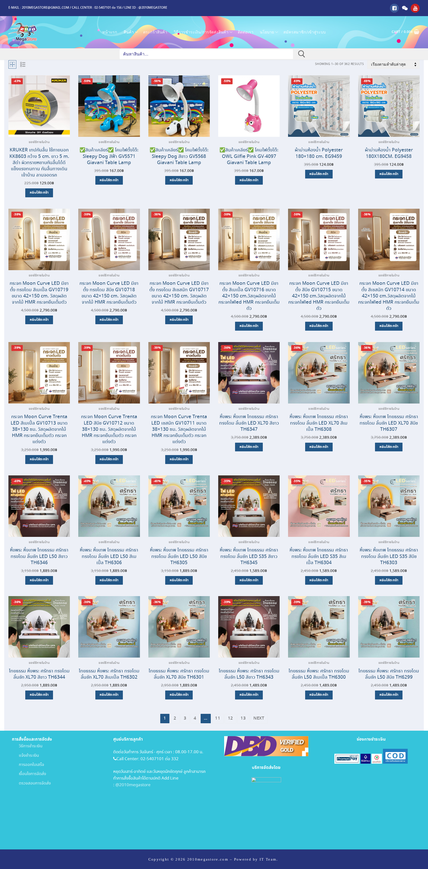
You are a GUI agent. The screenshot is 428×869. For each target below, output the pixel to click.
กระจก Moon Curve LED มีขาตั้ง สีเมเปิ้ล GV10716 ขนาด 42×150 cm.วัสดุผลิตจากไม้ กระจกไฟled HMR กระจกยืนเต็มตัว (249, 296)
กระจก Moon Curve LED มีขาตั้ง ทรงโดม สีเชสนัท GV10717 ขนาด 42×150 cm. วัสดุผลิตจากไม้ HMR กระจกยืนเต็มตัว (179, 293)
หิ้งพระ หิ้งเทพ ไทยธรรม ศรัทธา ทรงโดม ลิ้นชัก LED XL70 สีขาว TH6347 (249, 423)
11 (217, 718)
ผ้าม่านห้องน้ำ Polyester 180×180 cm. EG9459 (319, 153)
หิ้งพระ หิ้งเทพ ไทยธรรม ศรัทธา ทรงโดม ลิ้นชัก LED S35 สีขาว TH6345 (249, 556)
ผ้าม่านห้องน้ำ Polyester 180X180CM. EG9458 (389, 153)
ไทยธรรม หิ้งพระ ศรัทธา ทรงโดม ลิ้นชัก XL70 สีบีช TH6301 (179, 674)
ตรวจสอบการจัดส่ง (31, 783)
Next (259, 718)
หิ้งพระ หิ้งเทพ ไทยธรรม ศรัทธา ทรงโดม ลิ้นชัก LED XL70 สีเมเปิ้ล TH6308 (319, 423)
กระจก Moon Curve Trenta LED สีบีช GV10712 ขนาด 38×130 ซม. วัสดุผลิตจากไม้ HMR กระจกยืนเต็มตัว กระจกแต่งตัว (109, 429)
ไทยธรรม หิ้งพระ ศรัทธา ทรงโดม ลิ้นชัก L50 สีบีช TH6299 (388, 674)
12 (230, 718)
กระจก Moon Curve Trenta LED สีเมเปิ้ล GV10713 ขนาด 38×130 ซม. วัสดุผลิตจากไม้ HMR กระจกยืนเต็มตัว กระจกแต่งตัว (39, 429)
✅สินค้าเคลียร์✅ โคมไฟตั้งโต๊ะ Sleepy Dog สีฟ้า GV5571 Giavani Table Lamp (109, 156)
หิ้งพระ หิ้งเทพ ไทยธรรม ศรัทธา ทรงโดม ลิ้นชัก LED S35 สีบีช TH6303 (389, 556)
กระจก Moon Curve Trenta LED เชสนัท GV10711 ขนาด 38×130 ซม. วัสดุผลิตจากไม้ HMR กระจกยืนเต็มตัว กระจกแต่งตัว (179, 429)
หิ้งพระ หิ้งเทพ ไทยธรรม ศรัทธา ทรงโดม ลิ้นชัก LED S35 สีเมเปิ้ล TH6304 (319, 556)
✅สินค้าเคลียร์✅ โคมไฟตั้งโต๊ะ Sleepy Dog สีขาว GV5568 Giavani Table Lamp (179, 156)
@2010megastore (133, 785)
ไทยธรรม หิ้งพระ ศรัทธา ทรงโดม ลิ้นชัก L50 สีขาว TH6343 (249, 674)
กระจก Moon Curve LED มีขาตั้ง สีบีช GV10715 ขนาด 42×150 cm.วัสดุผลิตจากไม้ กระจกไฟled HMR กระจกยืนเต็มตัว (318, 296)
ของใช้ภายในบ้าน (39, 142)
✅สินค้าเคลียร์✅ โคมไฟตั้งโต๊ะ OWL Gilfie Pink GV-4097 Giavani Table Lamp (248, 156)
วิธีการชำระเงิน (27, 746)
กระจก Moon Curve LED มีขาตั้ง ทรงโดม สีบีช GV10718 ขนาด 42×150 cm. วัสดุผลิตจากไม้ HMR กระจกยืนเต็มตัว (109, 293)
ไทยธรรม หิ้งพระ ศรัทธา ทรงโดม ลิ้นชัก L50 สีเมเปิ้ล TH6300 (319, 674)
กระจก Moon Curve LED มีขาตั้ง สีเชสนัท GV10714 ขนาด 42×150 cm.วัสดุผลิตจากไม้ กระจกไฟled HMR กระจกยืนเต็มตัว (388, 296)
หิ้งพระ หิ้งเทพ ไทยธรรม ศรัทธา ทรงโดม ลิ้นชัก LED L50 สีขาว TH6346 (39, 556)
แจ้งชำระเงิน (25, 756)
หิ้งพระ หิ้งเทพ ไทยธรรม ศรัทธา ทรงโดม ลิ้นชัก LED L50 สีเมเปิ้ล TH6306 (109, 556)
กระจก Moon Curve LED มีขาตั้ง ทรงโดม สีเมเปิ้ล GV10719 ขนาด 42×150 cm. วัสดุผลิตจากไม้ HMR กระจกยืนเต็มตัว (39, 293)
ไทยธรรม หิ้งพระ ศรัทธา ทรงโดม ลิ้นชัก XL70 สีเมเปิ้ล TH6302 (109, 674)
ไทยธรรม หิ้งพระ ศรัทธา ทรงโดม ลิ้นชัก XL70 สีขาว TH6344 (39, 674)
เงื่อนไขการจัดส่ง (29, 774)
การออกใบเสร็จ (28, 765)
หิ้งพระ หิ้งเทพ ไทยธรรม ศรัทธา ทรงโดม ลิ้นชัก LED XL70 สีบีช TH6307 (389, 423)
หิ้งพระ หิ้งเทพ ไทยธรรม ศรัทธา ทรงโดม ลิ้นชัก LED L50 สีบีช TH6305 (179, 556)
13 (243, 718)
